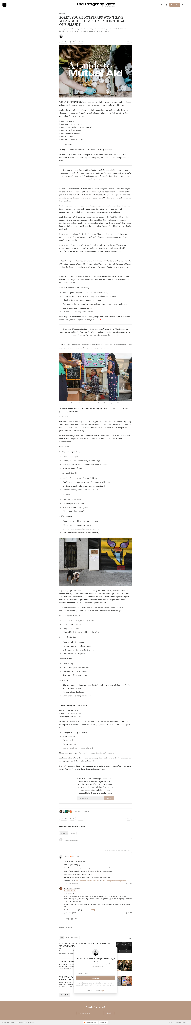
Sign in (184, 5)
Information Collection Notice (95, 985)
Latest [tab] (67, 938)
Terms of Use (105, 983)
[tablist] (67, 833)
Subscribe (174, 5)
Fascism (62, 14)
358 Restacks (85, 812)
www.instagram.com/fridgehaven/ (115, 881)
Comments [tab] (64, 833)
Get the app (103, 1022)
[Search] (162, 5)
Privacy (19, 1022)
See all (63, 995)
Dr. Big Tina (68, 888)
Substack (170, 1022)
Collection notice (30, 1022)
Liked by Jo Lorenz (71, 890)
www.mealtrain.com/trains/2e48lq (87, 881)
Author (66, 859)
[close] (114, 950)
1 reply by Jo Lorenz (72, 919)
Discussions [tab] (74, 938)
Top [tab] (61, 938)
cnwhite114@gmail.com (94, 910)
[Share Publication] (167, 5)
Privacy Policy (111, 985)
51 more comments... (66, 928)
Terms (23, 1022)
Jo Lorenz (67, 35)
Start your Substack (91, 1022)
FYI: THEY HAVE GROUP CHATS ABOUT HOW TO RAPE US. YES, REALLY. (84, 944)
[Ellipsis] (130, 856)
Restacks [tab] (72, 833)
